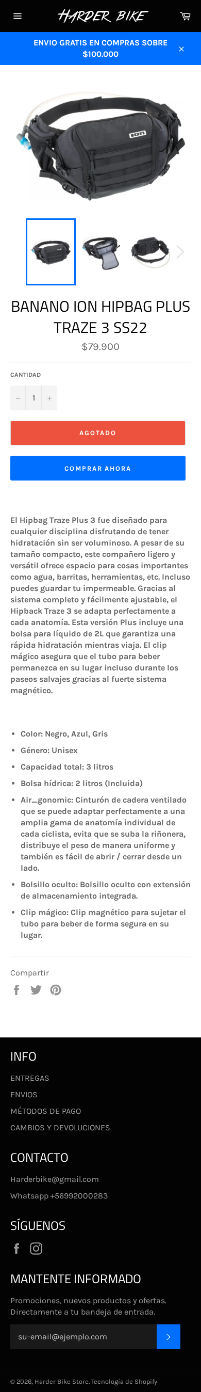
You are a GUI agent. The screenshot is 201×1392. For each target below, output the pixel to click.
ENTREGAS (29, 1078)
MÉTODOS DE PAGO (45, 1111)
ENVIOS (24, 1094)
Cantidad (25, 374)
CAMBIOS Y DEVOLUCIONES (60, 1127)
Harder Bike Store (62, 1381)
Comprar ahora (97, 468)
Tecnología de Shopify (124, 1381)
